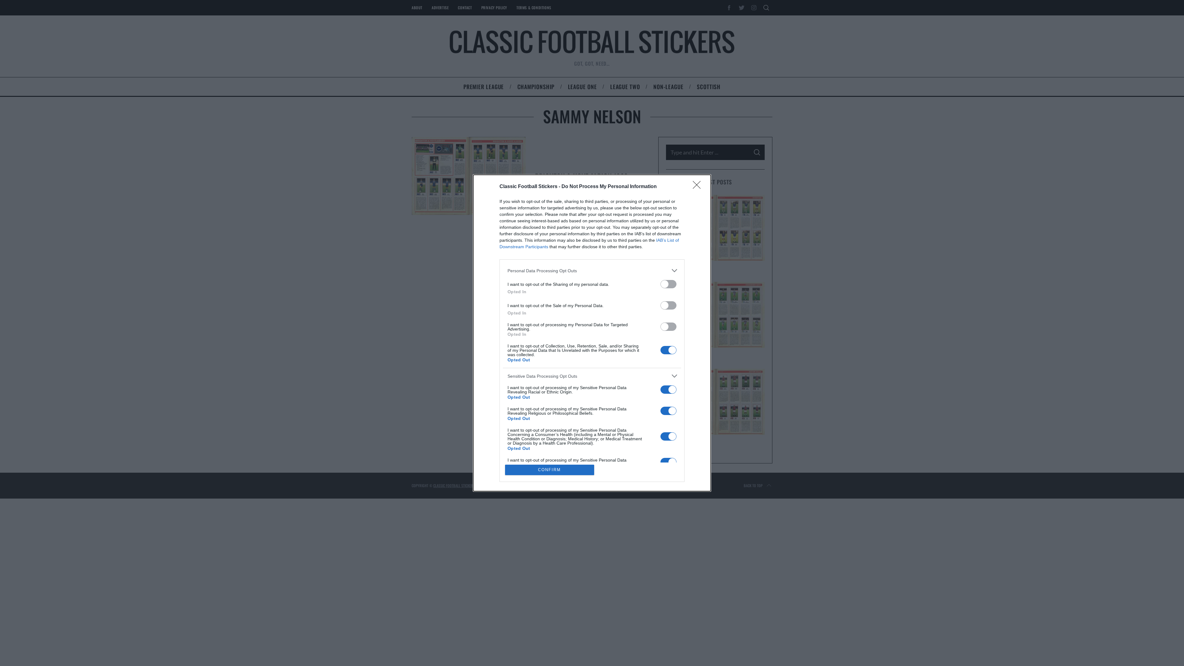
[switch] (668, 284)
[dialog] (592, 333)
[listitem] (592, 270)
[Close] (699, 187)
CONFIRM (549, 469)
